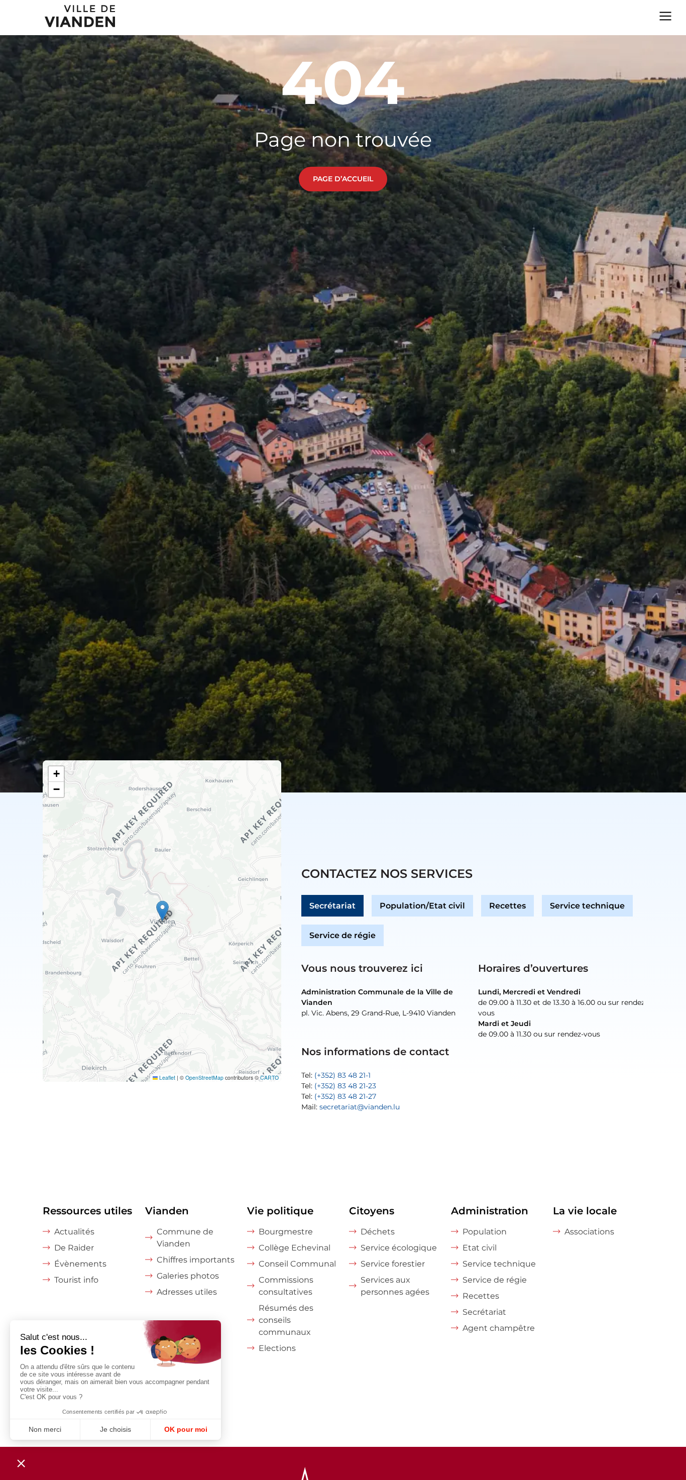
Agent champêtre (499, 1328)
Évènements (80, 1264)
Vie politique (280, 1211)
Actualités (74, 1231)
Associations (589, 1231)
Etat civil (480, 1248)
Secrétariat (332, 905)
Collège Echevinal (294, 1248)
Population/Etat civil (422, 905)
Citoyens (371, 1211)
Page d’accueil (343, 178)
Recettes (507, 905)
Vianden (167, 1211)
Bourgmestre (286, 1231)
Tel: (336, 1075)
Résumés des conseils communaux (286, 1320)
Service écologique (399, 1248)
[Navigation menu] (665, 15)
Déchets (378, 1231)
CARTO (269, 1077)
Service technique (587, 905)
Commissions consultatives (286, 1286)
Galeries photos (188, 1276)
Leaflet (166, 1077)
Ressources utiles (87, 1211)
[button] (162, 910)
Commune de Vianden (185, 1237)
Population (485, 1231)
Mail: (350, 1106)
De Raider (74, 1248)
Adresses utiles (187, 1292)
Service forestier (393, 1264)
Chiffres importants (196, 1260)
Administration (489, 1211)
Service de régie (342, 935)
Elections (277, 1348)
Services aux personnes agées (395, 1286)
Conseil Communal (297, 1264)
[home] (58, 17)
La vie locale (585, 1211)
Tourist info (76, 1280)
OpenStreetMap (204, 1077)
